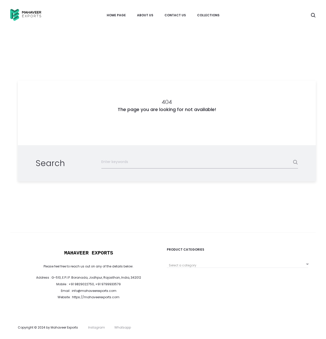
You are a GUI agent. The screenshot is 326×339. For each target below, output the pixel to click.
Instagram (96, 327)
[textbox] (237, 265)
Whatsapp (122, 327)
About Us (145, 15)
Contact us (175, 15)
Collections (208, 15)
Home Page (116, 15)
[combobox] (237, 263)
